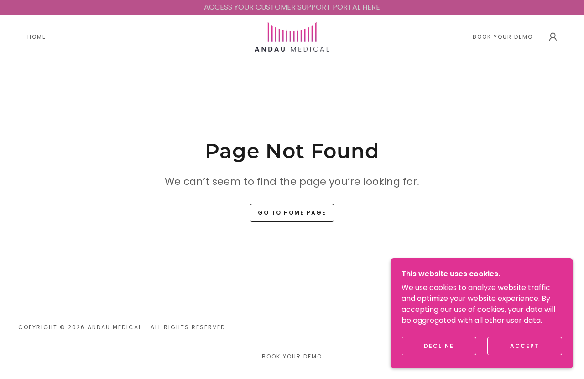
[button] (553, 37)
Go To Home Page (292, 212)
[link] (292, 36)
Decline (439, 346)
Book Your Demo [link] (503, 37)
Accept (524, 346)
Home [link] (36, 37)
